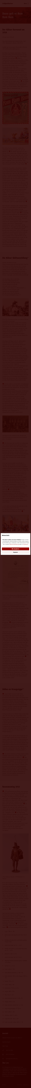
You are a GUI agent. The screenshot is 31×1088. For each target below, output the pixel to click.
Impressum (25, 544)
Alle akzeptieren (15, 549)
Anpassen (15, 552)
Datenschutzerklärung (14, 544)
